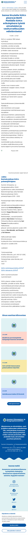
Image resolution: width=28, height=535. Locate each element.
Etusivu (4, 7)
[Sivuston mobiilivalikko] (25, 2)
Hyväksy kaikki (14, 525)
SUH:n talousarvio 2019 (9, 270)
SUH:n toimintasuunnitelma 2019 (12, 268)
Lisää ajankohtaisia (14, 403)
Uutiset (16, 7)
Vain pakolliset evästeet (14, 530)
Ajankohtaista (10, 7)
